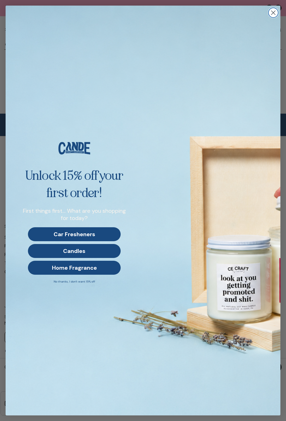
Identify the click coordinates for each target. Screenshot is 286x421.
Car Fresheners (74, 234)
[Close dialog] (273, 13)
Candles (74, 251)
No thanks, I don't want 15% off (74, 281)
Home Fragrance (74, 267)
